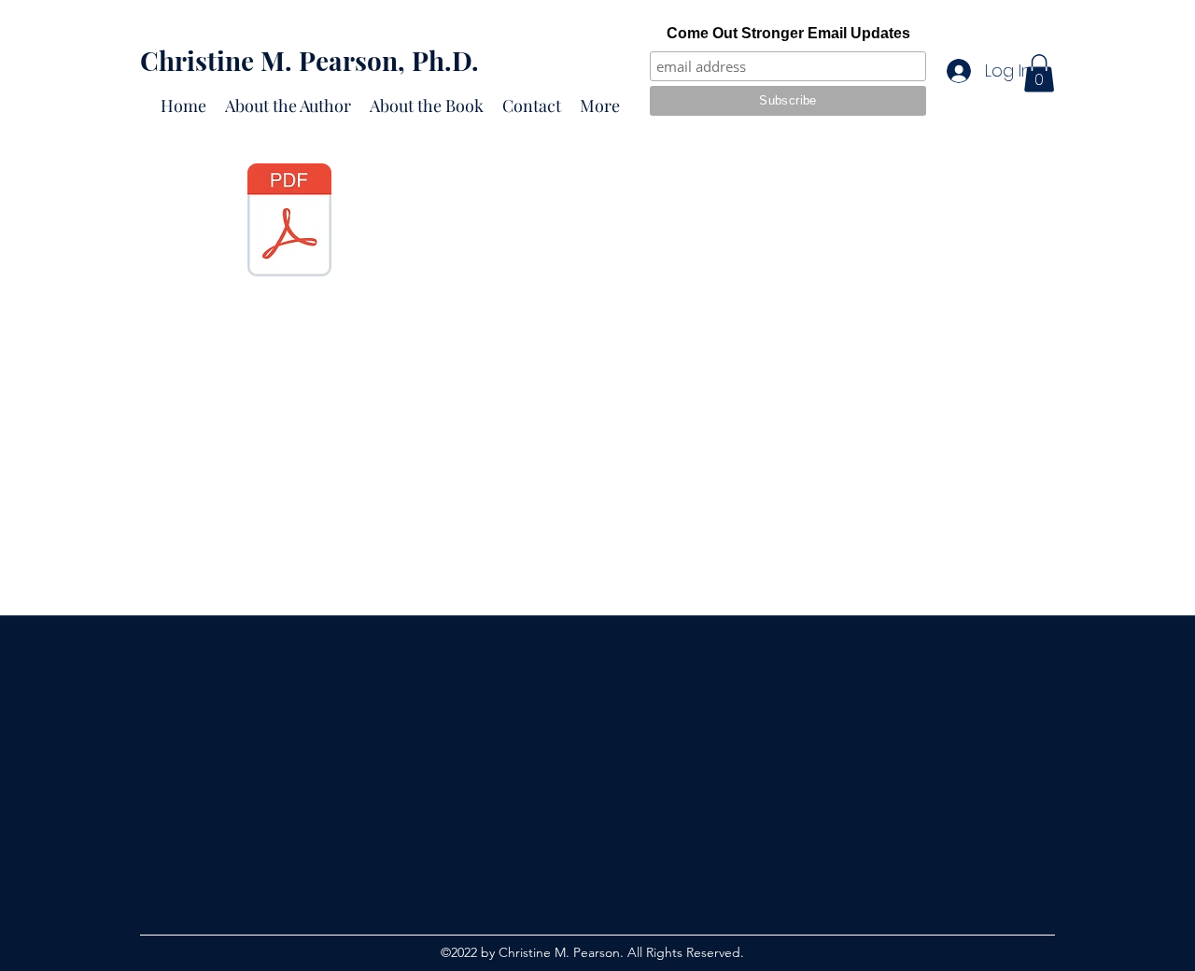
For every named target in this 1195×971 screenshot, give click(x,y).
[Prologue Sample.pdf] (289, 222)
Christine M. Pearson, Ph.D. (309, 60)
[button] (1039, 73)
